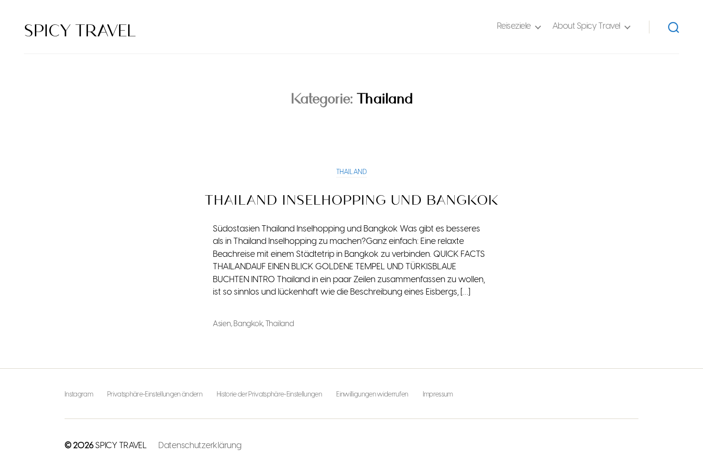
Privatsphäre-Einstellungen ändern (154, 394)
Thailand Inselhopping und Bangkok (351, 200)
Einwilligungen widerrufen (372, 394)
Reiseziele (514, 26)
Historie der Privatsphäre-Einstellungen (269, 394)
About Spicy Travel (586, 26)
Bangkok (248, 324)
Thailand (351, 172)
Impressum (438, 394)
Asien (222, 324)
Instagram (79, 394)
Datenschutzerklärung (200, 446)
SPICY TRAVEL (79, 31)
